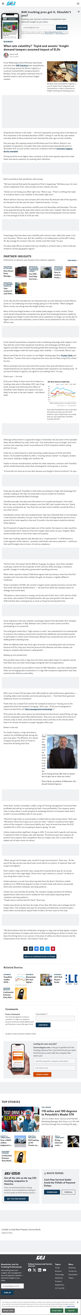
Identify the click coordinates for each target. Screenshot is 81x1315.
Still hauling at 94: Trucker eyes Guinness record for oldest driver (33, 1143)
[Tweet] (47, 949)
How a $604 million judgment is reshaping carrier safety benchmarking (7, 1143)
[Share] (36, 949)
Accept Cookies (57, 1310)
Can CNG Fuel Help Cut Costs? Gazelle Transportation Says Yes (33, 276)
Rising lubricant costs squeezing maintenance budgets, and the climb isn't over (60, 1143)
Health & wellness (32, 1136)
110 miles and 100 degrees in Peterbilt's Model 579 (59, 1112)
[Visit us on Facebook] (29, 1270)
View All (68, 1192)
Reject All (71, 1310)
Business (8, 41)
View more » (73, 260)
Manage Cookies (8, 1310)
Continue (43, 1025)
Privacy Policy (49, 33)
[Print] (25, 949)
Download (52, 1192)
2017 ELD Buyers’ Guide (58, 979)
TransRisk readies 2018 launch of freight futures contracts (8, 980)
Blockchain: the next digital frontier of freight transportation (32, 980)
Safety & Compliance (5, 1136)
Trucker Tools (67, 355)
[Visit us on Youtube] (44, 1270)
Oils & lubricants (59, 1136)
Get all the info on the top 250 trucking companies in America (20, 1181)
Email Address (42, 1014)
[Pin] (53, 949)
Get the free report (16, 1199)
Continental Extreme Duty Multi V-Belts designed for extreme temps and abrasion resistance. (8, 995)
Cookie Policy (71, 1306)
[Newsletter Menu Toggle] (78, 3)
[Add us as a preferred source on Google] (31, 949)
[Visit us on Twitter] (34, 1270)
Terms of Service (60, 33)
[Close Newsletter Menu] (78, 11)
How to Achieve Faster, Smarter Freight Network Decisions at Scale (58, 275)
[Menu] (3, 3)
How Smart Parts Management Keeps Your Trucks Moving (8, 273)
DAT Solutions (22, 65)
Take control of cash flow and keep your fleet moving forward (8, 291)
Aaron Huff (14, 54)
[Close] (77, 1302)
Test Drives (46, 1107)
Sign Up (7, 1293)
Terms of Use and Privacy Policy (53, 32)
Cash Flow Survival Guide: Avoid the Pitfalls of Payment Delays (59, 1182)
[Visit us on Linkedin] (39, 1270)
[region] (40, 1307)
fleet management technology (38, 709)
